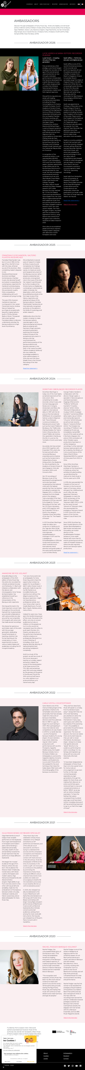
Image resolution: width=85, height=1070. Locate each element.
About (36, 4)
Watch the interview (70, 204)
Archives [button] (72, 4)
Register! (55, 4)
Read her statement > (30, 368)
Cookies (46, 1056)
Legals (45, 1058)
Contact (66, 1058)
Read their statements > (72, 200)
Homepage (29, 4)
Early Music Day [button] (45, 4)
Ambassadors (63, 4)
